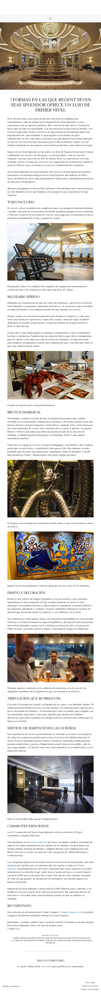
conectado (46, 966)
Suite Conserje (38, 842)
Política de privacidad (90, 989)
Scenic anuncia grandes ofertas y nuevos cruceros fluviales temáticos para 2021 (51, 938)
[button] (50, 18)
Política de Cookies (90, 986)
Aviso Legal (90, 982)
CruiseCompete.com (71, 912)
